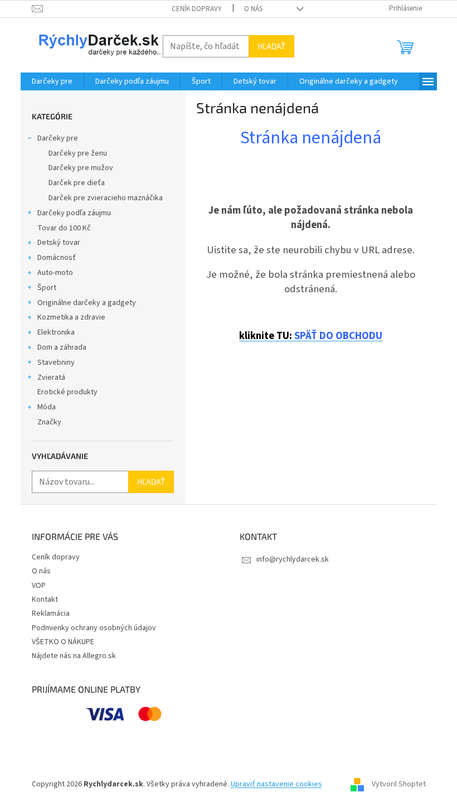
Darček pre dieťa (76, 183)
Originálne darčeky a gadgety (86, 302)
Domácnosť (56, 257)
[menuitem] (52, 81)
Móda (46, 407)
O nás (253, 9)
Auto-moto (55, 272)
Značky (49, 422)
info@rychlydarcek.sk (292, 559)
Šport (46, 287)
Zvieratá (51, 377)
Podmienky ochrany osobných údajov (94, 628)
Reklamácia (51, 613)
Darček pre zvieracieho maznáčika (105, 198)
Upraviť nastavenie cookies (276, 784)
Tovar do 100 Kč (64, 228)
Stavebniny (56, 362)
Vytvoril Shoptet (399, 784)
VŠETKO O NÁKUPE (63, 641)
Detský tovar (58, 242)
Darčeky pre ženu (77, 153)
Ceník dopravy (197, 9)
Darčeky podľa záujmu (74, 213)
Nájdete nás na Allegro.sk (74, 655)
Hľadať (271, 46)
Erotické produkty (67, 392)
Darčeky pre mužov (80, 167)
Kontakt (45, 599)
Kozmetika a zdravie (71, 317)
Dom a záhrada (61, 347)
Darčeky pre (57, 138)
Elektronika (56, 332)
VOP (39, 585)
